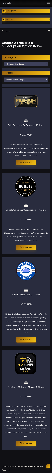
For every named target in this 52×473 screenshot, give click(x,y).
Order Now (27, 163)
